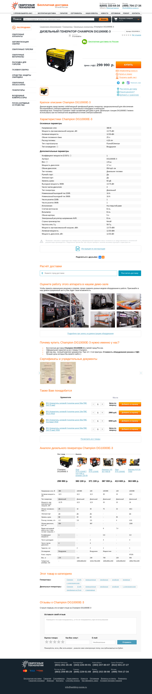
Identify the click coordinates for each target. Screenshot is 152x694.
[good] (59, 642)
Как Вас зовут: (72, 638)
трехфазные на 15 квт (74, 590)
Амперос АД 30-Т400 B (107, 471)
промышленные (90, 580)
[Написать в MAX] (128, 82)
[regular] (55, 642)
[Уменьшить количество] (93, 404)
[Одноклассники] (103, 257)
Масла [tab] (115, 398)
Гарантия (63, 13)
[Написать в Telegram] (118, 82)
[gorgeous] (63, 642)
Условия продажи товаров (111, 681)
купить (128, 65)
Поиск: (17, 19)
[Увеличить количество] (102, 404)
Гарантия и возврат (37, 681)
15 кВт (79, 580)
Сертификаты (76, 13)
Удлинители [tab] (65, 397)
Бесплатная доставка (47, 13)
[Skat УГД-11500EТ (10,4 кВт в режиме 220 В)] (82, 467)
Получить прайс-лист (128, 77)
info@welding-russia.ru (128, 71)
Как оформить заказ (90, 681)
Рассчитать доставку (128, 89)
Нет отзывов (136, 35)
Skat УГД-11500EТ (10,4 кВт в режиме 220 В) (82, 473)
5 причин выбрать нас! (23, 13)
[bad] (47, 642)
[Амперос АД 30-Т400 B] (108, 467)
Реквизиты (122, 679)
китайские (115, 580)
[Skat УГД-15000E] (121, 467)
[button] (44, 91)
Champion (70, 580)
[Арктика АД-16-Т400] (134, 467)
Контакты (136, 13)
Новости (104, 13)
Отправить (127, 642)
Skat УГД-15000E (120, 471)
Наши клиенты (92, 13)
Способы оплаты (73, 681)
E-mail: (95, 638)
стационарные (90, 590)
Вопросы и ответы (108, 679)
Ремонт (126, 13)
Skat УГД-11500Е (94, 471)
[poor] (51, 642)
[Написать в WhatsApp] (123, 82)
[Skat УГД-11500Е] (95, 467)
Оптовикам (115, 13)
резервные (126, 580)
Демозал (50, 681)
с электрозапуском (73, 583)
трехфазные (104, 580)
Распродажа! (23, 27)
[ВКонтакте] (100, 257)
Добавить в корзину (130, 404)
